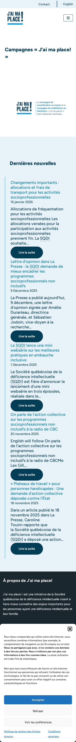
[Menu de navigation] (68, 17)
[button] (70, 629)
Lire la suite (23, 254)
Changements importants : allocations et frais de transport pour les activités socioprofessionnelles (35, 190)
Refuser (38, 711)
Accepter (38, 700)
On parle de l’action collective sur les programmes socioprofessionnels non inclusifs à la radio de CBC (38, 422)
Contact (44, 4)
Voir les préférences (38, 722)
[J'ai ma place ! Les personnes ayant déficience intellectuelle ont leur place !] (15, 18)
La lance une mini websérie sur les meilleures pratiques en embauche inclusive (35, 352)
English (68, 4)
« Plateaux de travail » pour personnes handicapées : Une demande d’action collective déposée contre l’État (37, 491)
